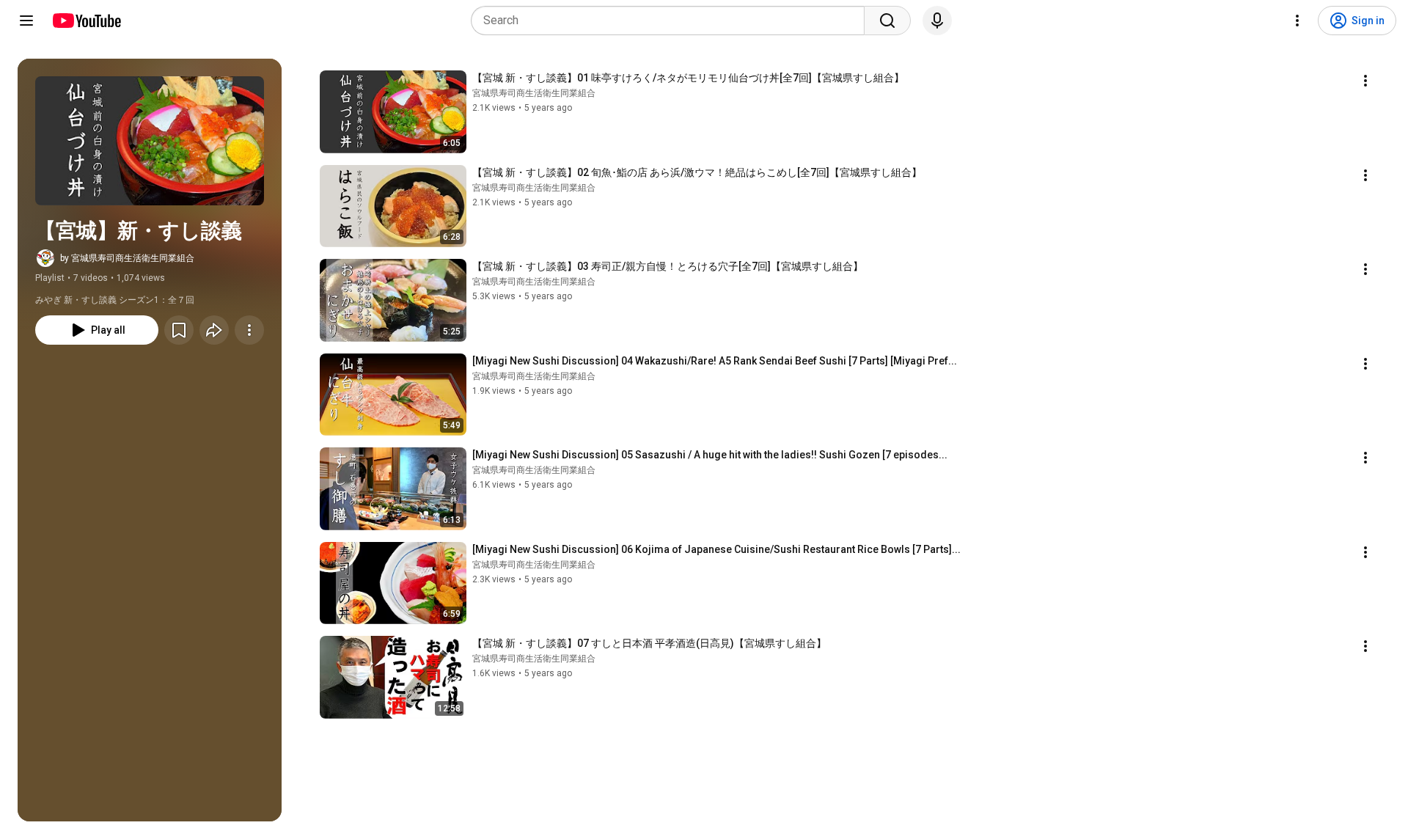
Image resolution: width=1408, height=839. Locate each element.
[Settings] (1297, 20)
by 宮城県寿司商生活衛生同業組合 (127, 258)
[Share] (214, 330)
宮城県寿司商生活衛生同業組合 (533, 93)
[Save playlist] (179, 330)
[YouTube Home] (86, 20)
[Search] (887, 20)
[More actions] (249, 330)
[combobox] (672, 20)
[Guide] (26, 20)
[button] (149, 140)
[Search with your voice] (937, 20)
